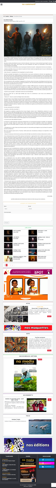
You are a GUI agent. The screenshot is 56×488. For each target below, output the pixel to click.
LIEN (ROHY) (16, 237)
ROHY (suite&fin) (17, 230)
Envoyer (6, 222)
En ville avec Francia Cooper (8, 460)
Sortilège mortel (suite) (18, 243)
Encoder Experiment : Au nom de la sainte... (9, 479)
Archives (10, 456)
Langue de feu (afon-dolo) (44, 250)
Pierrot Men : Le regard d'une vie (40, 308)
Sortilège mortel (17, 250)
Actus (28, 303)
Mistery (11, 16)
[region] (40, 312)
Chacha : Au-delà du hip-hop (9, 474)
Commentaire (7, 212)
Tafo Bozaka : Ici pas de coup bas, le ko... (9, 465)
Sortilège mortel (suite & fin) (44, 243)
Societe (7, 16)
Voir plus (49, 316)
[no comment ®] (55, 1)
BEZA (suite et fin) (42, 256)
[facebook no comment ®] (49, 1)
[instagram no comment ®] (53, 1)
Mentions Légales (28, 486)
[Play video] (36, 405)
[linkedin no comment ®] (51, 1)
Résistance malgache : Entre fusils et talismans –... (19, 257)
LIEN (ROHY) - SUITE (42, 230)
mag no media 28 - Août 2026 (28, 356)
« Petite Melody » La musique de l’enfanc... (9, 470)
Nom (5, 206)
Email (29, 206)
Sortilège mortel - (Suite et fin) (44, 238)
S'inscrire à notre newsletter (41, 1)
